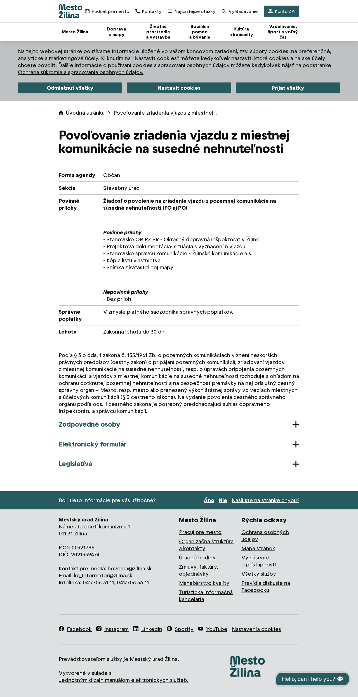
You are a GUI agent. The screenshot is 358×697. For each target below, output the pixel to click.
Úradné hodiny (197, 557)
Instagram (116, 629)
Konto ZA (285, 11)
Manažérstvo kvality (204, 583)
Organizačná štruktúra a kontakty (206, 545)
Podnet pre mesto (110, 11)
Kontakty (152, 11)
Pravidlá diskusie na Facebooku (265, 586)
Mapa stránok (258, 548)
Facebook (79, 629)
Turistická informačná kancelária (206, 596)
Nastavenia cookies (256, 629)
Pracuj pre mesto (200, 532)
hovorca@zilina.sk (130, 568)
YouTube (216, 629)
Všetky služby (258, 573)
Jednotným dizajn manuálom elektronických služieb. (124, 680)
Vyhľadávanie (243, 11)
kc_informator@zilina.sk (103, 575)
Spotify (184, 629)
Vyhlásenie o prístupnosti (258, 561)
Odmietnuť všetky (70, 88)
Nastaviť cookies (179, 88)
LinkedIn (151, 629)
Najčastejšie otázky (195, 11)
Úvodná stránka (85, 112)
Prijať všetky (288, 88)
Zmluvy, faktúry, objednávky (198, 570)
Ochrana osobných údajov (265, 536)
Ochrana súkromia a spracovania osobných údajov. (80, 72)
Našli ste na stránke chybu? (265, 500)
